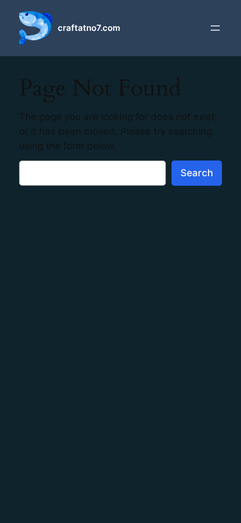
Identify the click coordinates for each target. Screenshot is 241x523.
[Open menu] (215, 28)
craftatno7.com (89, 28)
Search (196, 172)
